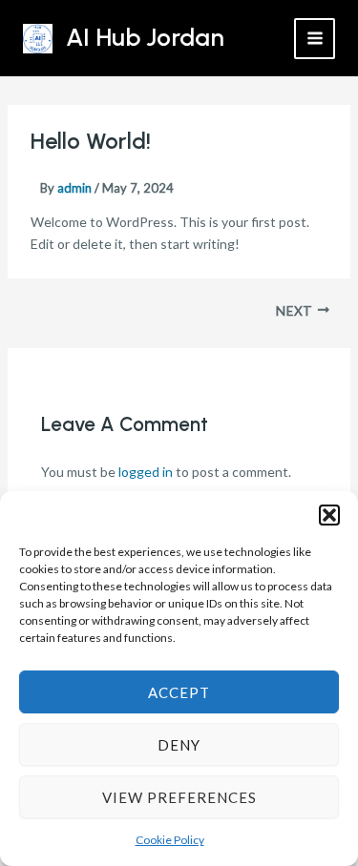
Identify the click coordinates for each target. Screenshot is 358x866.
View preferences (179, 797)
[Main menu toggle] (314, 38)
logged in (145, 472)
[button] (329, 515)
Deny (179, 744)
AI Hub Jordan (145, 37)
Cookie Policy (170, 840)
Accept (179, 692)
